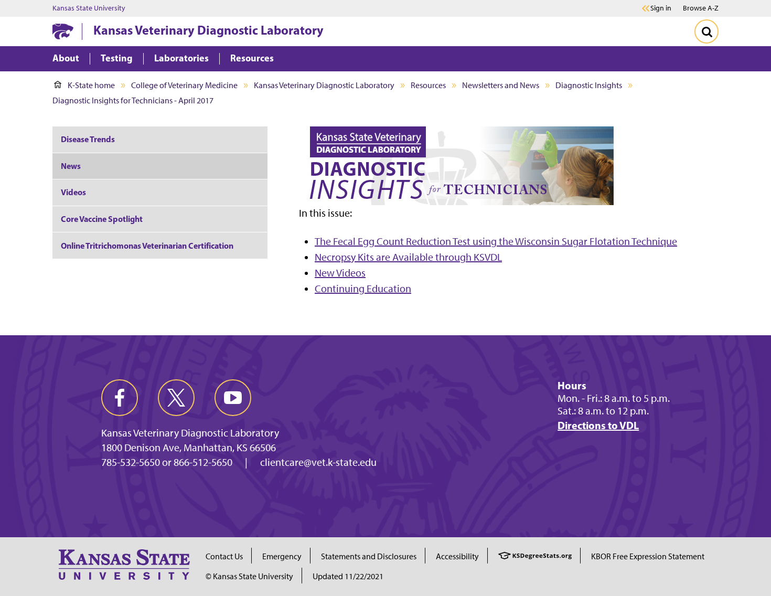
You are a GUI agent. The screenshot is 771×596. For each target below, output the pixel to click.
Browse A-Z (701, 8)
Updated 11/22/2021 (348, 576)
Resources (428, 85)
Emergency (282, 556)
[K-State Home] (62, 31)
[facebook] (119, 397)
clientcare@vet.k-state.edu (318, 462)
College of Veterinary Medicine (184, 85)
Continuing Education (363, 288)
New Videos (340, 273)
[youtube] (233, 397)
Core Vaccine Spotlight (102, 219)
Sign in (660, 8)
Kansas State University (88, 8)
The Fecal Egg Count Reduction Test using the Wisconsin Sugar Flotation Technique (496, 241)
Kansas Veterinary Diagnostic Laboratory (208, 30)
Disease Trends (88, 139)
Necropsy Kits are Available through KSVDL (408, 257)
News (71, 166)
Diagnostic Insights (588, 85)
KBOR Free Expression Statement (647, 556)
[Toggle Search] (706, 31)
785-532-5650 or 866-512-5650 (166, 462)
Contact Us (224, 556)
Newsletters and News (500, 85)
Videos (73, 192)
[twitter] (176, 397)
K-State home (91, 85)
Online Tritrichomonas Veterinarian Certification (147, 245)
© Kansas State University (249, 576)
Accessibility (457, 556)
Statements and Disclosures (368, 556)
